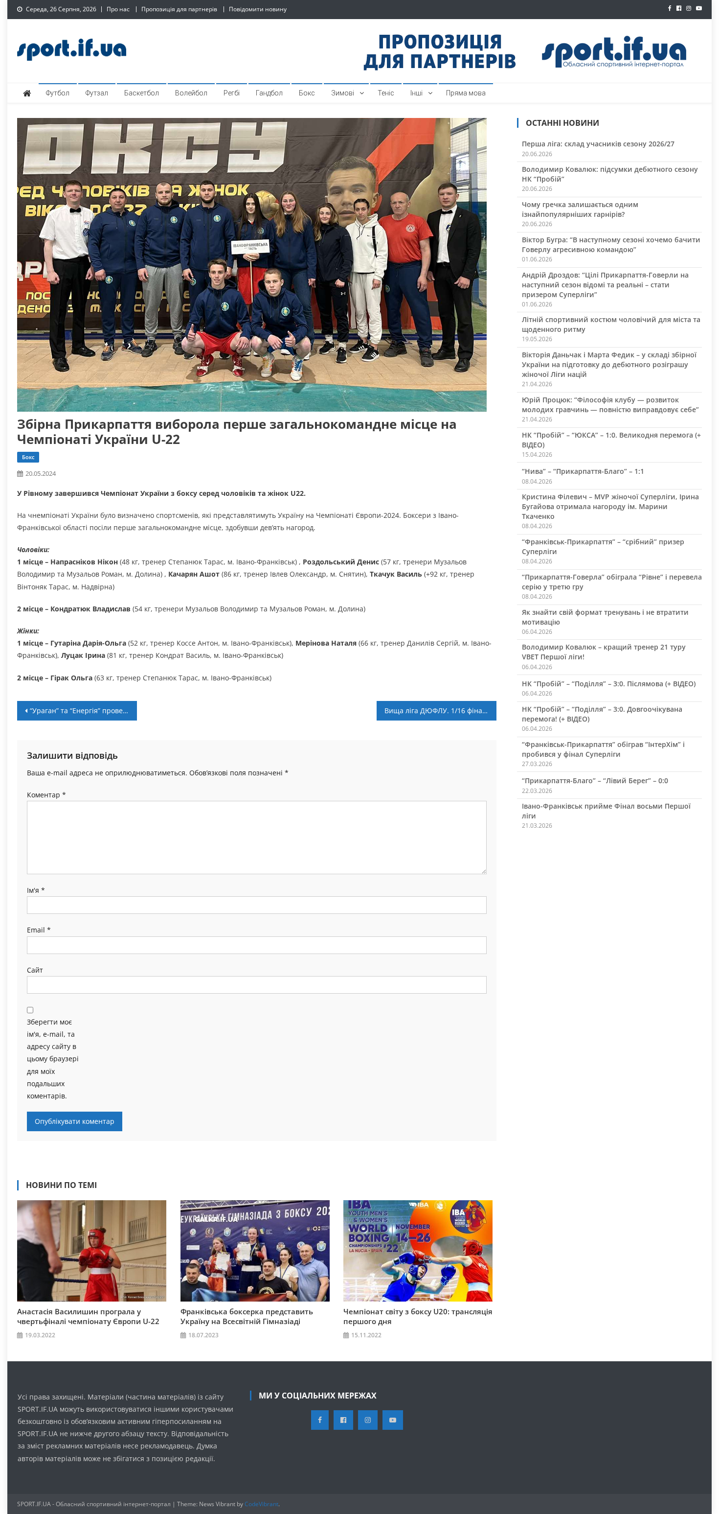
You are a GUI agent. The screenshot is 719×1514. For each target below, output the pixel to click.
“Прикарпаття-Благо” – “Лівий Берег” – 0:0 (595, 780)
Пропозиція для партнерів (179, 9)
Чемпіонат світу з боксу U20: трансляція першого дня (418, 1316)
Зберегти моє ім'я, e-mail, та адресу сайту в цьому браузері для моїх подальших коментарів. (53, 1058)
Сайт (35, 970)
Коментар (46, 794)
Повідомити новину (258, 9)
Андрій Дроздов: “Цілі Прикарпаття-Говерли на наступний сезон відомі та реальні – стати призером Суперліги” (605, 284)
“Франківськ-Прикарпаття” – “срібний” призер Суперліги (603, 546)
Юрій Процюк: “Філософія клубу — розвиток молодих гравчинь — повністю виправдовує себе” (610, 404)
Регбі (232, 93)
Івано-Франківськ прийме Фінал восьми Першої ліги (606, 810)
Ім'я (36, 890)
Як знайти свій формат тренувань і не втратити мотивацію (605, 617)
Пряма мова (466, 93)
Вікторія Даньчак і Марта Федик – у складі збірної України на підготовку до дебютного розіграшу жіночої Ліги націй (609, 364)
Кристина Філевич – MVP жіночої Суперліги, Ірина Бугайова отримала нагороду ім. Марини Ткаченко (610, 506)
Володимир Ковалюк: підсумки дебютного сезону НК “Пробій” (610, 174)
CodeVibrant (261, 1504)
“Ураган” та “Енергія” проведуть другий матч (83, 710)
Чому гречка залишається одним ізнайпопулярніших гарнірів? (580, 209)
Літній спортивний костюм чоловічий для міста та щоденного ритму (611, 324)
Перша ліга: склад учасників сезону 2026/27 (598, 143)
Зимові (342, 93)
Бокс (307, 93)
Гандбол (269, 93)
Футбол (57, 93)
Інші (416, 93)
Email (39, 929)
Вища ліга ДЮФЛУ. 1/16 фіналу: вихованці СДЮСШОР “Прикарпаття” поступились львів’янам (440, 710)
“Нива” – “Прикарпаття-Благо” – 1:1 (583, 471)
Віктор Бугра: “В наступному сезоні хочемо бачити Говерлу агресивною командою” (611, 244)
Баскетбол (141, 93)
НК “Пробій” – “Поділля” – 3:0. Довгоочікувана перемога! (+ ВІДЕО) (602, 713)
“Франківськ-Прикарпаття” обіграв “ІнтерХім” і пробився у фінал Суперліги (603, 749)
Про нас (118, 9)
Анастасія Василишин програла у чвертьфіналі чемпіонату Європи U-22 (88, 1316)
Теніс (386, 93)
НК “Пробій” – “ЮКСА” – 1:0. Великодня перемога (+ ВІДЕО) (611, 439)
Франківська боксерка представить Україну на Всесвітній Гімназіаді (246, 1316)
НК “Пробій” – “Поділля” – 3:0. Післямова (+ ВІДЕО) (609, 683)
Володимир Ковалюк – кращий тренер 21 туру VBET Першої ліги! (604, 651)
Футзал (97, 93)
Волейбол (191, 93)
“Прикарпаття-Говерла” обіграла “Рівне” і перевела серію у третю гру (612, 581)
